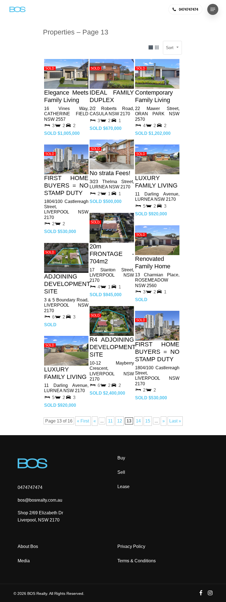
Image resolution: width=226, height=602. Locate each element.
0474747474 (30, 487)
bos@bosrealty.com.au (40, 500)
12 (119, 421)
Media (24, 560)
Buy (121, 458)
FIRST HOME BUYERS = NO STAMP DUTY (66, 185)
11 (110, 421)
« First (83, 421)
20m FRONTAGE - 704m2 (112, 254)
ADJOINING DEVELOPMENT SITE (67, 284)
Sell (121, 472)
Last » (175, 421)
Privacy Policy (131, 546)
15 (147, 421)
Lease (123, 486)
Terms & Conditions (136, 560)
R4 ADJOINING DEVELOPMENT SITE (113, 347)
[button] (212, 9)
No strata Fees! (110, 173)
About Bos (28, 546)
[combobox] (172, 48)
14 (138, 421)
